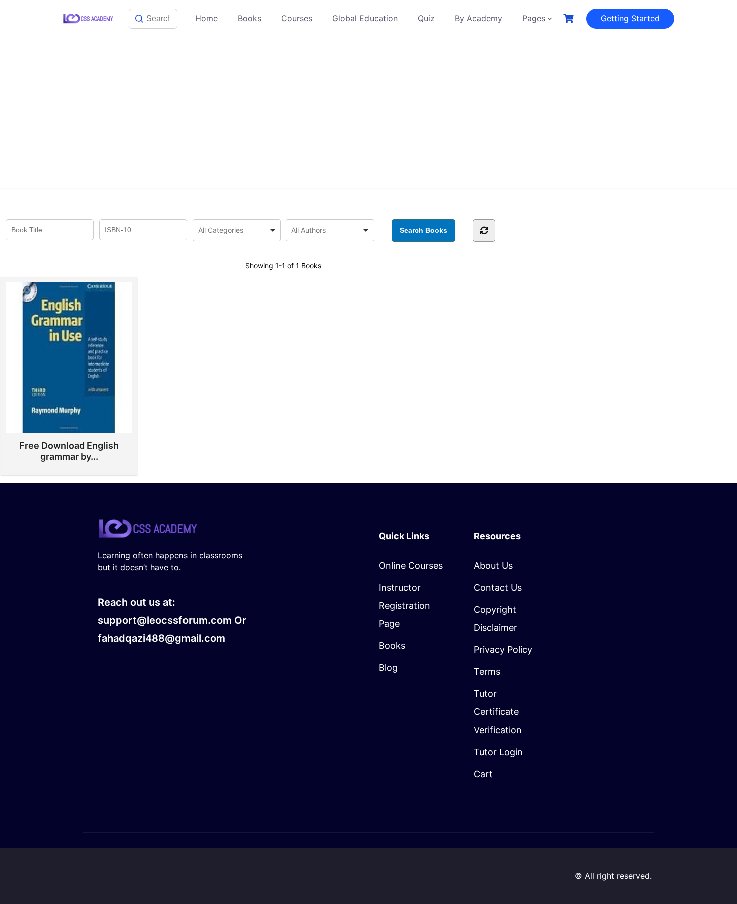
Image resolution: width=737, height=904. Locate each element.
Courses (296, 18)
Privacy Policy (503, 649)
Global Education (365, 18)
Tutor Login (498, 752)
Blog (388, 667)
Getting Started (630, 18)
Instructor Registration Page (404, 605)
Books (249, 18)
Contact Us (498, 587)
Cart (483, 774)
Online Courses (411, 565)
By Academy (478, 18)
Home (206, 18)
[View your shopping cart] (569, 18)
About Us (493, 565)
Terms (487, 671)
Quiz (426, 18)
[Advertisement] (368, 112)
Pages (533, 18)
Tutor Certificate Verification (498, 711)
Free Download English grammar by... (69, 451)
